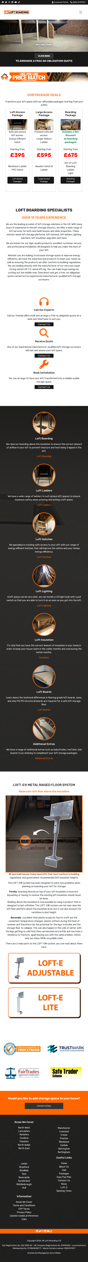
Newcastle (24, 1177)
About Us (64, 1166)
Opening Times (64, 1190)
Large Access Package (44, 180)
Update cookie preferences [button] (24, 1215)
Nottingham (64, 1152)
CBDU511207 (69, 1248)
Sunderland (24, 1180)
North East (24, 1148)
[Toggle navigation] (80, 12)
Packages (64, 1173)
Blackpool (64, 1141)
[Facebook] (3, 2)
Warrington (64, 1148)
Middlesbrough (24, 1184)
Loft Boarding (44, 456)
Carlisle (64, 1145)
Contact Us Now (44, 1106)
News (64, 1184)
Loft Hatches (44, 557)
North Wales (24, 1144)
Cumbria (24, 1138)
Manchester (64, 1128)
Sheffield (24, 1170)
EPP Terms (24, 1208)
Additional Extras (44, 758)
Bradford (24, 1167)
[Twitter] (6, 2)
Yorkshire (24, 1134)
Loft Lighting (44, 605)
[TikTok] (19, 2)
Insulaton (44, 657)
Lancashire (24, 1131)
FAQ (64, 1170)
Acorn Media (55, 1253)
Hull (24, 1187)
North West (24, 1127)
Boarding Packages (70, 180)
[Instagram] (9, 2)
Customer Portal (61, 2)
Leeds (24, 1163)
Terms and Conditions (24, 1205)
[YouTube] (16, 2)
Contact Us (44, 324)
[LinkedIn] (13, 2)
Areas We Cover (24, 1202)
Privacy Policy (24, 1212)
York (24, 1174)
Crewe (64, 1134)
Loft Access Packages (17, 180)
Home (64, 1163)
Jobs (24, 1219)
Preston (64, 1138)
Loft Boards (44, 709)
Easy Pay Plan (64, 1177)
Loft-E (63, 1187)
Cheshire (24, 1141)
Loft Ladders (44, 505)
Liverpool (64, 1131)
